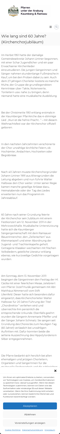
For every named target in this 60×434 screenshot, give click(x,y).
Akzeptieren (30, 405)
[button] (55, 370)
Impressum (50, 430)
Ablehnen (30, 414)
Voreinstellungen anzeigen (30, 422)
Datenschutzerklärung (32, 430)
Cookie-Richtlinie (13, 430)
